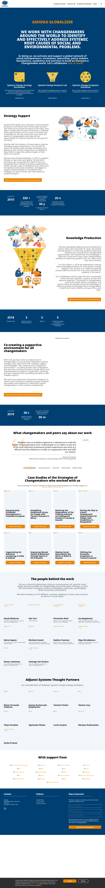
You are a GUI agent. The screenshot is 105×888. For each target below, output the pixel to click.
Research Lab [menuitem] (71, 4)
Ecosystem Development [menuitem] (84, 4)
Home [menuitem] (95, 4)
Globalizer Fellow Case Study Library (52, 487)
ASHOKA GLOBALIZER (52, 21)
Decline (83, 881)
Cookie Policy (34, 883)
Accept (70, 881)
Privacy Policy (40, 802)
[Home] (11, 4)
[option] (52, 449)
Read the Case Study (15, 526)
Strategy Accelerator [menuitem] (60, 4)
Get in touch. (76, 63)
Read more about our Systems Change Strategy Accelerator (23, 180)
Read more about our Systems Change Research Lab (84, 299)
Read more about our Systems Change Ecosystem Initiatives (23, 395)
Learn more (19, 98)
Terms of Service (41, 803)
